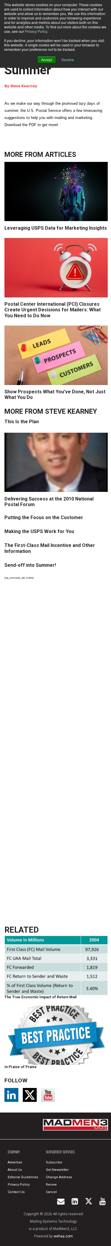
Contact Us (16, 1192)
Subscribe (54, 1162)
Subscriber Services (60, 1152)
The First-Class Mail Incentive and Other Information (49, 548)
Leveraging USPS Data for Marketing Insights (55, 228)
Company (14, 1152)
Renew (51, 1185)
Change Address (59, 1177)
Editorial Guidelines (23, 1177)
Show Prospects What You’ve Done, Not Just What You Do (54, 394)
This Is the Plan (21, 421)
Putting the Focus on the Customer (43, 517)
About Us (15, 1170)
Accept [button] (46, 59)
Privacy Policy (36, 31)
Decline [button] (68, 59)
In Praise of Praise (20, 1067)
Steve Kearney (23, 86)
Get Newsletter (57, 1170)
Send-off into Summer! (30, 565)
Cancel (51, 1192)
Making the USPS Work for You (39, 531)
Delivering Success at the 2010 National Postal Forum (49, 501)
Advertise (15, 1162)
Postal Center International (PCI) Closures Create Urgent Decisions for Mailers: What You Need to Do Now (52, 309)
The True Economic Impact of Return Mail (40, 997)
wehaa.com (63, 1236)
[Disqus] (57, 666)
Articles (60, 155)
